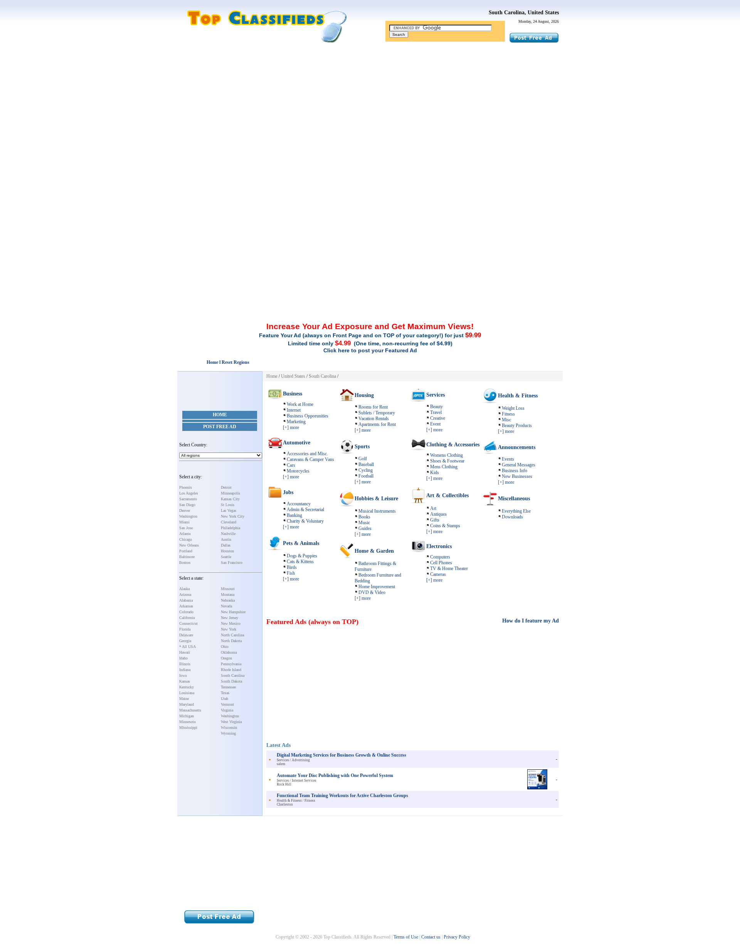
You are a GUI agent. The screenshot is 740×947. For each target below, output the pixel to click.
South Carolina (232, 675)
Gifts (434, 520)
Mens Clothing (443, 466)
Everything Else (516, 511)
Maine (184, 698)
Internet (294, 410)
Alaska (184, 589)
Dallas (225, 545)
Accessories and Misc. (307, 453)
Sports (362, 446)
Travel (436, 412)
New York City (232, 516)
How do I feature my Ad (530, 621)
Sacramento (188, 499)
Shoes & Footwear (447, 461)
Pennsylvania (231, 664)
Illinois (184, 664)
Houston (227, 551)
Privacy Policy (457, 937)
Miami (184, 522)
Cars (291, 465)
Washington (188, 516)
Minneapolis (230, 493)
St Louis (227, 505)
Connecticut (188, 623)
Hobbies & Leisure (376, 498)
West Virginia (231, 722)
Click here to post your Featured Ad (370, 350)
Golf (362, 458)
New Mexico (230, 623)
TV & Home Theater (449, 568)
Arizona (185, 594)
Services (435, 395)
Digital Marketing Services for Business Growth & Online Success (341, 755)
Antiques (438, 514)
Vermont (227, 704)
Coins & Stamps (445, 525)
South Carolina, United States (524, 12)
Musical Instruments (377, 511)
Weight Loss (513, 408)
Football (365, 476)
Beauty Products (517, 425)
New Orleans (189, 545)
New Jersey (229, 618)
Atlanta (184, 534)
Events (508, 459)
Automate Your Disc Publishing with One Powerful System (335, 775)
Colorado (186, 612)
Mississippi (188, 727)
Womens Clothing (446, 455)
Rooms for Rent (373, 407)
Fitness (508, 414)
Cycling (365, 470)
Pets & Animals (301, 543)
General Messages (518, 465)
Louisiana (186, 693)
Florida (184, 629)
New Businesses (517, 476)
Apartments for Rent (377, 424)
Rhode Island (231, 670)
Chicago (185, 539)
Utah (224, 698)
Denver (184, 510)
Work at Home (300, 404)
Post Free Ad (219, 426)
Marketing (296, 421)
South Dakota (231, 681)
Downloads (512, 517)
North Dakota (231, 641)
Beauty (436, 406)
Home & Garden (374, 551)
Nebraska (228, 600)
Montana (227, 594)
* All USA (187, 646)
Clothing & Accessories (452, 444)
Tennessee (228, 687)
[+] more (291, 427)
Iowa (183, 675)
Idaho (183, 658)
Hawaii (184, 652)
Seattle (226, 557)
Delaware (186, 635)
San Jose (186, 528)
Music (364, 522)
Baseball (366, 464)
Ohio (225, 646)
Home (220, 414)
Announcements (516, 447)
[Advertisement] (370, 105)
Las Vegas (228, 510)
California (187, 618)
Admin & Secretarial (305, 509)
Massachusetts (190, 710)
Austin (226, 539)
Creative (437, 418)
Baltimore (187, 557)
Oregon (226, 658)
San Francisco (231, 562)
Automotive (296, 443)
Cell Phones (441, 562)
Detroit (226, 487)
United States (293, 376)
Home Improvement (376, 586)
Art (433, 508)
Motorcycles (298, 471)
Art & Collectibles (447, 495)
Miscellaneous (514, 498)
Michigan (186, 716)
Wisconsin (229, 727)
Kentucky (186, 687)
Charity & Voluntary (305, 521)
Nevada (226, 606)
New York (228, 629)
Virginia (227, 710)
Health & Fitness (518, 396)
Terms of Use (406, 937)
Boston (184, 562)
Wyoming (228, 733)
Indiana (184, 670)
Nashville (228, 534)
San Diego (187, 505)
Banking (294, 515)
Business (292, 394)
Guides (365, 528)
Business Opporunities (307, 416)
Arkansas (186, 606)
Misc (506, 419)
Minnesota (187, 722)
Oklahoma (229, 652)
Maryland (186, 704)
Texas (225, 693)
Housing (364, 395)
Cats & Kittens (300, 561)
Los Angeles (188, 493)
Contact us (431, 937)
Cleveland (228, 522)
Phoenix (185, 487)
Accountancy (299, 503)
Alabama (186, 600)
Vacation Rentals (373, 418)
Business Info (514, 470)
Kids (434, 472)
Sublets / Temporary (376, 412)
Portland (185, 551)
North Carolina (232, 635)
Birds (292, 567)
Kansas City (230, 499)
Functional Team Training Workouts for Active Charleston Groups (342, 795)
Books (364, 517)
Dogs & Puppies (302, 555)
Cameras (438, 574)
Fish (291, 573)
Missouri (228, 589)
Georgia (185, 641)
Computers (440, 557)
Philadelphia (230, 528)
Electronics (439, 546)
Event (435, 424)
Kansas (184, 681)
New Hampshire (233, 612)
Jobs (288, 492)
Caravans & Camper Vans (310, 459)
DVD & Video (371, 592)
